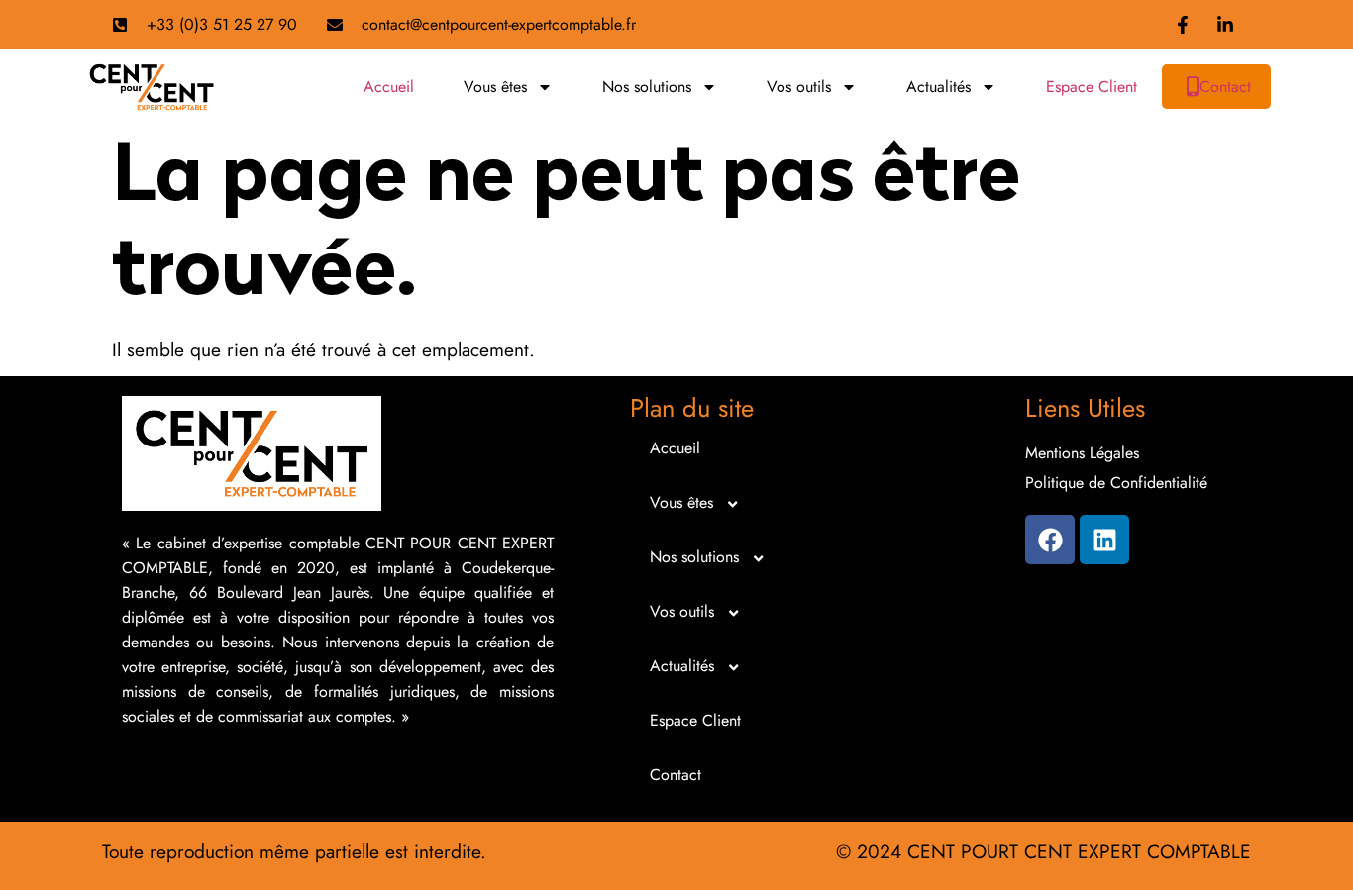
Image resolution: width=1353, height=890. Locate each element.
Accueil (389, 86)
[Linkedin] (1104, 539)
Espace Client (1091, 86)
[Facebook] (1050, 539)
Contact (1225, 86)
